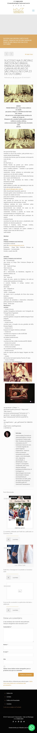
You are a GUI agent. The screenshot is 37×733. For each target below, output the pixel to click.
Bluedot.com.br (23, 727)
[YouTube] (16, 6)
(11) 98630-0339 (18, 1)
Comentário (7, 627)
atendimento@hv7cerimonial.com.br (19, 3)
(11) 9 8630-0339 (18, 719)
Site (4, 659)
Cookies (9, 704)
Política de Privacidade (13, 700)
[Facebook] (13, 6)
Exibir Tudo (30, 54)
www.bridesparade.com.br (16, 245)
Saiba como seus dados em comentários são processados (17, 683)
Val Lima (17, 77)
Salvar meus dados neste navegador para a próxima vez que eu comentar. (16, 669)
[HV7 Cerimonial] (18, 11)
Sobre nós (10, 693)
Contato (9, 697)
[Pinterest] (18, 6)
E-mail (5, 652)
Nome (5, 644)
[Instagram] (21, 6)
